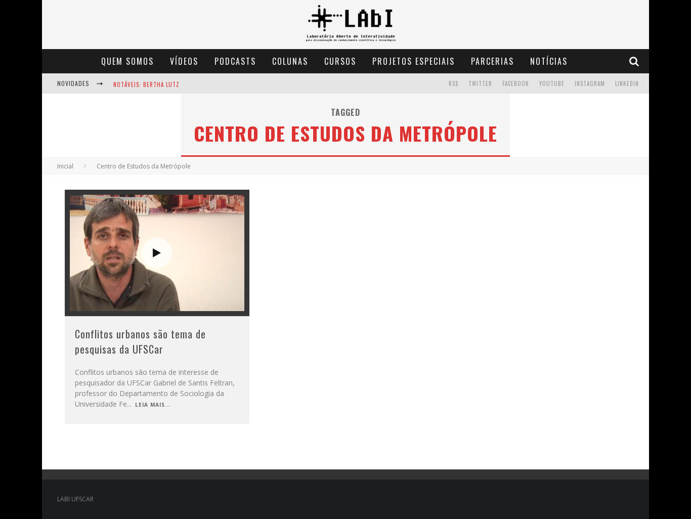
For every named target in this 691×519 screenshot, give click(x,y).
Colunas (290, 61)
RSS (453, 83)
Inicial (65, 166)
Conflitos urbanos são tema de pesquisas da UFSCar (140, 341)
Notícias (549, 61)
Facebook (515, 83)
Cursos (340, 61)
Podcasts (235, 61)
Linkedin (627, 83)
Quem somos (127, 61)
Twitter (480, 83)
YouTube (552, 83)
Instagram (590, 83)
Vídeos (184, 61)
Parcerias (492, 61)
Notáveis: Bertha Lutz (146, 84)
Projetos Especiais (413, 61)
